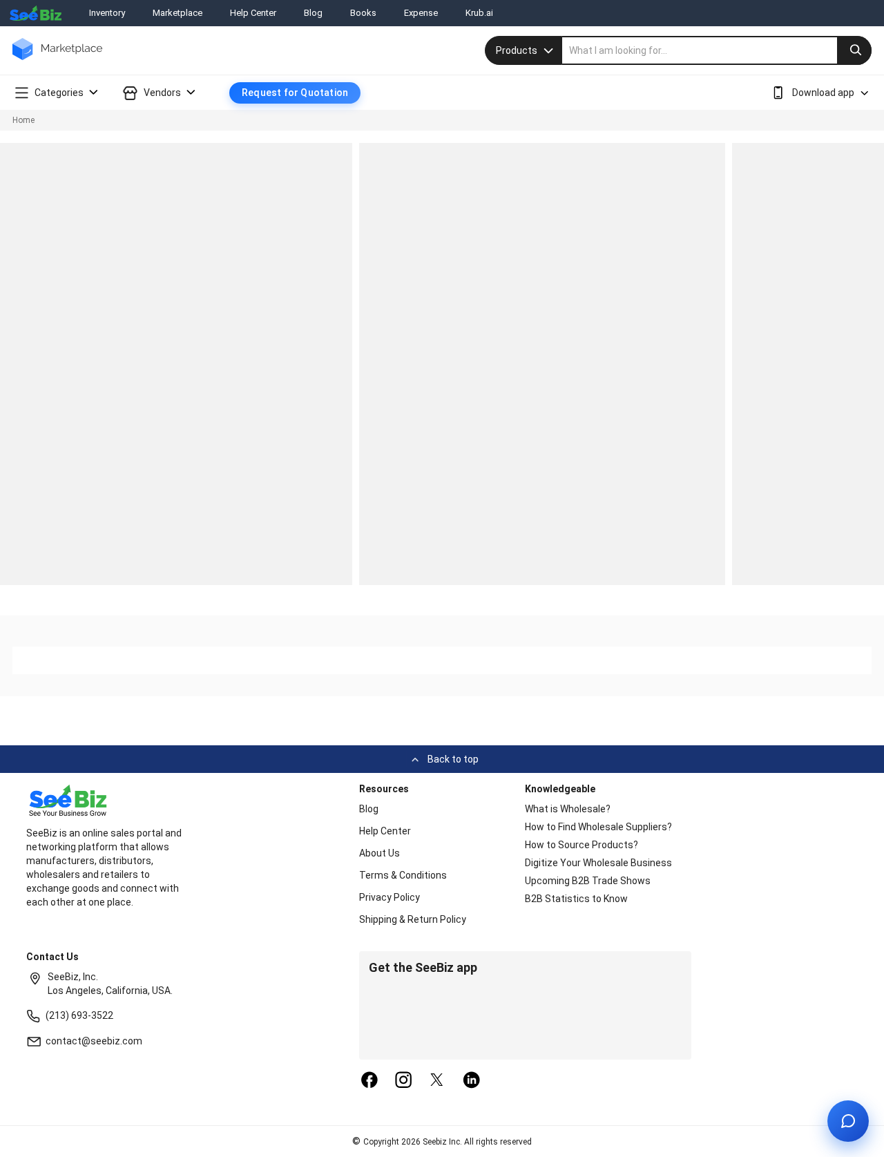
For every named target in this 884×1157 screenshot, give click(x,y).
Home (23, 120)
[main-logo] (57, 59)
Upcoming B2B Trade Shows (588, 880)
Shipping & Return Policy (412, 919)
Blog (313, 13)
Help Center (253, 13)
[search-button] (854, 50)
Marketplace (177, 13)
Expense (421, 13)
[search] (717, 50)
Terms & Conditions (403, 875)
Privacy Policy (389, 897)
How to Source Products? (581, 844)
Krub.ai (479, 13)
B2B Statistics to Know (576, 898)
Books (363, 13)
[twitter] (437, 1081)
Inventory (107, 13)
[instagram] (403, 1081)
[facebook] (369, 1081)
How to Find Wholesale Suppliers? (598, 826)
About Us (379, 853)
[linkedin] (471, 1081)
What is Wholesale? (568, 808)
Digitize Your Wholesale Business (598, 862)
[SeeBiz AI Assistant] (848, 1121)
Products (516, 50)
